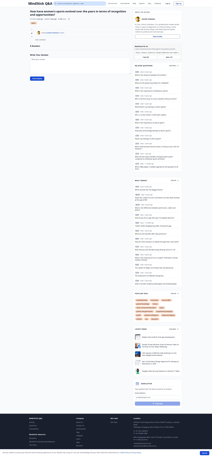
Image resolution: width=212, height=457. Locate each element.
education (154, 319)
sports (33, 23)
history (155, 304)
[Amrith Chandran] (39, 33)
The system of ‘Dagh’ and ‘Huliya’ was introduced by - (154, 268)
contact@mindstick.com (142, 443)
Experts (142, 3)
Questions (33, 425)
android (139, 319)
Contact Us (80, 425)
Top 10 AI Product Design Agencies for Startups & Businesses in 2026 (160, 362)
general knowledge (142, 304)
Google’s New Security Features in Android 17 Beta (160, 371)
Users (78, 439)
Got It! (204, 453)
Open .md (169, 57)
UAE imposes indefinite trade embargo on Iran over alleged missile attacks (159, 354)
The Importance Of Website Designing (149, 276)
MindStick (32, 438)
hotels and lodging (168, 315)
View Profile (157, 36)
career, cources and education (146, 308)
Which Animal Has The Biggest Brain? (149, 190)
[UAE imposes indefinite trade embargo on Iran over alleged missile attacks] (138, 354)
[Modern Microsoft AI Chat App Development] (138, 337)
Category (157, 3)
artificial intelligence (151, 315)
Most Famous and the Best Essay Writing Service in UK (155, 250)
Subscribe (159, 404)
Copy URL (146, 57)
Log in (167, 3)
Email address (140, 393)
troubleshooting (141, 300)
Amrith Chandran (53, 33)
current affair (166, 300)
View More (172, 66)
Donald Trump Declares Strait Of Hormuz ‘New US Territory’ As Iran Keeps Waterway (160, 345)
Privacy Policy (136, 452)
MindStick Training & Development (42, 442)
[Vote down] (32, 36)
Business (79, 446)
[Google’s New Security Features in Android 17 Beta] (138, 371)
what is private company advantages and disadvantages (156, 284)
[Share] (68, 19)
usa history (154, 300)
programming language (164, 311)
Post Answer (37, 78)
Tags (149, 3)
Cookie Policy (124, 452)
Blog (134, 3)
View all (173, 180)
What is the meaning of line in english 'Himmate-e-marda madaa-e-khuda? (156, 259)
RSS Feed (114, 422)
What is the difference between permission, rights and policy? (155, 209)
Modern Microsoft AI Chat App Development (158, 337)
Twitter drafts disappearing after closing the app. (153, 226)
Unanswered (125, 3)
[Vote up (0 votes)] (32, 30)
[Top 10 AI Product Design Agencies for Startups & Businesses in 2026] (138, 363)
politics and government (144, 311)
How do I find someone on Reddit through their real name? (157, 242)
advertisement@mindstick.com (144, 446)
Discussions (112, 3)
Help (78, 442)
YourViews (33, 445)
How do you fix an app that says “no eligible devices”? (154, 218)
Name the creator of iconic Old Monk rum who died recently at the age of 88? (157, 199)
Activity (31, 422)
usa (146, 319)
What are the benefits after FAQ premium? (150, 234)
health (138, 315)
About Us (79, 422)
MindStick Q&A (40, 3)
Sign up (178, 3)
